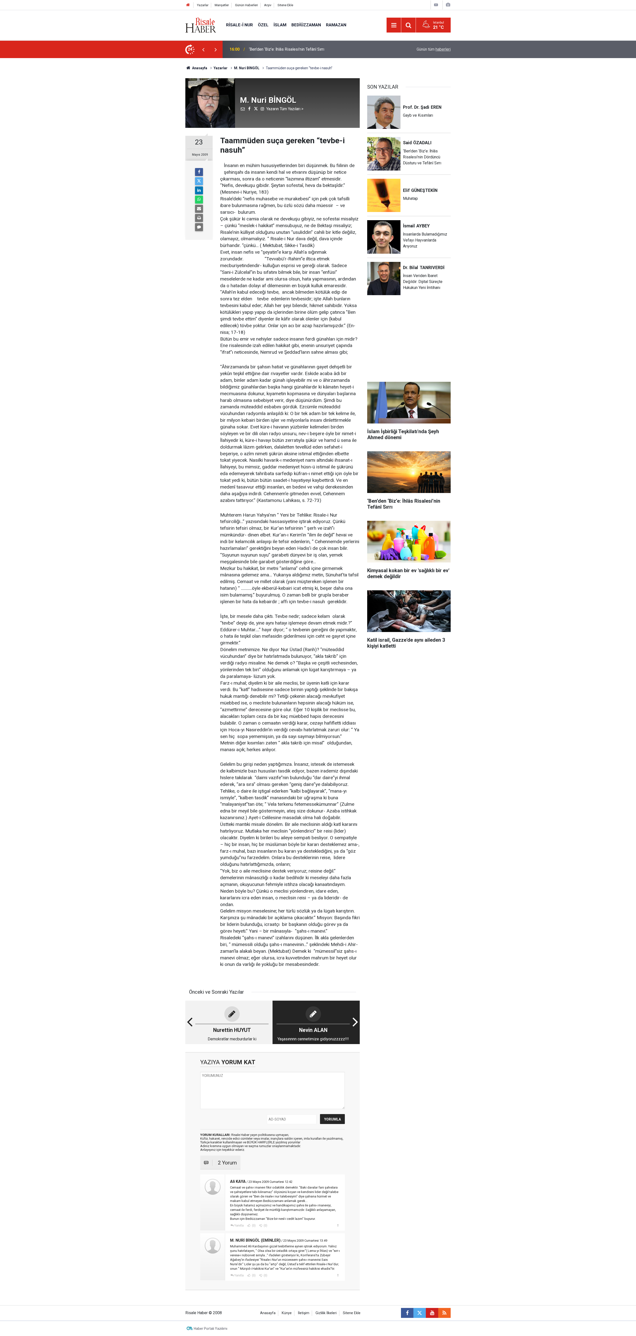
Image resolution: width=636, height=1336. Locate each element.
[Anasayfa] (188, 5)
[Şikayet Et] (338, 1225)
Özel (263, 24)
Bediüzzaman (306, 24)
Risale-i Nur (239, 24)
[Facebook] (199, 172)
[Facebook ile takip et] (407, 1313)
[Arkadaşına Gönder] (199, 209)
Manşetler (222, 5)
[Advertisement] (162, 145)
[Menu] (393, 25)
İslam (280, 24)
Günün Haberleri (246, 5)
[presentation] (203, 49)
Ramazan (336, 24)
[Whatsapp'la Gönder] (199, 200)
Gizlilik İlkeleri (326, 1313)
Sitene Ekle (285, 5)
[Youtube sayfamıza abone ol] (432, 1313)
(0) (253, 1225)
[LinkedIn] (199, 190)
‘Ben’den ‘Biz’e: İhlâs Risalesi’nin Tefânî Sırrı (286, 49)
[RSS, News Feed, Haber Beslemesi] (444, 1313)
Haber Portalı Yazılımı (210, 1329)
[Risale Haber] (200, 24)
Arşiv (267, 5)
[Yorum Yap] (199, 227)
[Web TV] (436, 4)
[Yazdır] (199, 218)
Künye (287, 1313)
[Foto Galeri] (448, 4)
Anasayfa (268, 1313)
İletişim (303, 1313)
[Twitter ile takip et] (419, 1313)
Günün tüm (434, 49)
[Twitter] (199, 181)
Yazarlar (202, 5)
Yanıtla (239, 1225)
